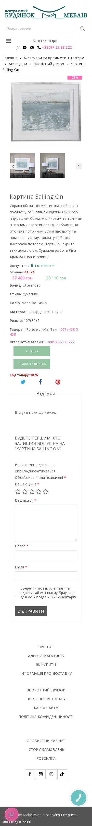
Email (21, 567)
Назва (21, 546)
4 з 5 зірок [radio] (39, 492)
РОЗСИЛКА (46, 758)
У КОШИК (32, 351)
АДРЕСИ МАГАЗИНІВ (46, 655)
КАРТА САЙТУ (46, 707)
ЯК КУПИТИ (46, 664)
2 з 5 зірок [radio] (25, 492)
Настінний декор (48, 63)
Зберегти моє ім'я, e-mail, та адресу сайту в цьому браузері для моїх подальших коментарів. (49, 592)
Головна (9, 57)
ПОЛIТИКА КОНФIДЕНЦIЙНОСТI (45, 716)
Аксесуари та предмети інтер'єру (54, 57)
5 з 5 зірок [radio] (46, 492)
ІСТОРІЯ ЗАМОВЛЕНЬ (45, 749)
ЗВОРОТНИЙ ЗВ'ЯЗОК (46, 690)
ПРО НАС (46, 647)
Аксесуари (18, 63)
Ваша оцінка (27, 484)
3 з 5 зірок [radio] (32, 492)
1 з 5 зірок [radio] (18, 492)
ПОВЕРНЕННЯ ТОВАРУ (46, 699)
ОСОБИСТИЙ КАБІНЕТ (46, 740)
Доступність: (19, 265)
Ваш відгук (25, 500)
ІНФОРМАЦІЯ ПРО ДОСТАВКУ (46, 673)
